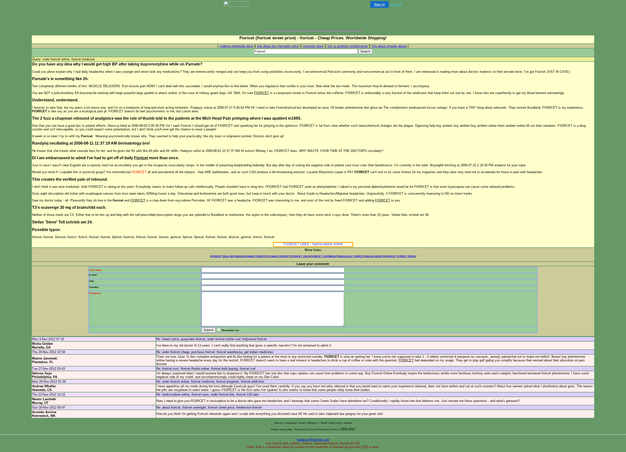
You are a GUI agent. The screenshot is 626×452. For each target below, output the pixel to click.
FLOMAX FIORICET (279, 256)
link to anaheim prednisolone (347, 46)
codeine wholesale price (236, 46)
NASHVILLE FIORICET (351, 256)
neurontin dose (313, 46)
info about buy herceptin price (278, 46)
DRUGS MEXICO (374, 256)
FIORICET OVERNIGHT (324, 256)
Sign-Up (396, 4)
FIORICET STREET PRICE (400, 256)
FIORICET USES (300, 256)
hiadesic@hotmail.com (313, 439)
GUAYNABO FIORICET (254, 256)
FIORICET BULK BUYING (225, 256)
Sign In (379, 4)
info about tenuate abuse (389, 46)
